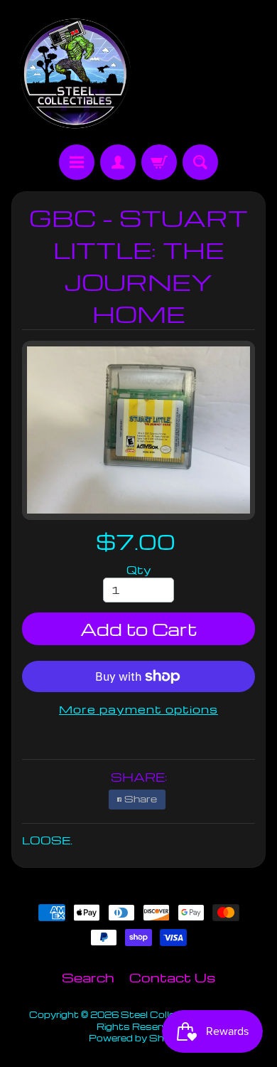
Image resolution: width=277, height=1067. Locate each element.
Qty (138, 570)
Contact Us (172, 977)
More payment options (138, 709)
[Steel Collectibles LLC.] (74, 74)
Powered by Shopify (138, 1038)
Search (88, 977)
